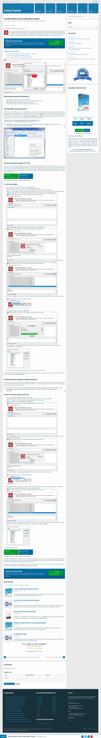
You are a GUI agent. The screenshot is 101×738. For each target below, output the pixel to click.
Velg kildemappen (40, 191)
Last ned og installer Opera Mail (18, 187)
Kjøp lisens (86, 130)
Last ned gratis (79, 130)
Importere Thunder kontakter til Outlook (53, 657)
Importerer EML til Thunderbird (75, 43)
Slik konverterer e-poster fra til (15, 702)
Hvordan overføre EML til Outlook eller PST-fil (26, 589)
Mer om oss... (71, 700)
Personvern (85, 728)
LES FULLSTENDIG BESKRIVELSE (82, 149)
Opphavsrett (95, 728)
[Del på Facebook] (82, 736)
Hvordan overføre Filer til (13, 707)
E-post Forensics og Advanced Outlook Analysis (26, 600)
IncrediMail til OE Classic (20, 634)
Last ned (8, 397)
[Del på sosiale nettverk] (93, 2)
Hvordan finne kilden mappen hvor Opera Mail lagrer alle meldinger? (21, 53)
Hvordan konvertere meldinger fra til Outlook (17, 719)
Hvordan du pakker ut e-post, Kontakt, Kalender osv (18, 721)
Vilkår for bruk (90, 728)
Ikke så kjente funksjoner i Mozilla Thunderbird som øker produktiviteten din (23, 657)
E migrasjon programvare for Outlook (15, 20)
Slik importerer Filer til (13, 709)
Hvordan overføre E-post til (15, 698)
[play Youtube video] (34, 76)
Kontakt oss (70, 720)
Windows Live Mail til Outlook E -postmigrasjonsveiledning (30, 623)
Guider (23, 20)
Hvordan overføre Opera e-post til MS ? (19, 57)
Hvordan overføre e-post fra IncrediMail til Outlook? (18, 585)
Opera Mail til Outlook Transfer (20, 99)
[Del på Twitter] (85, 736)
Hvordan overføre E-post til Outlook (15, 696)
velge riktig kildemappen (39, 400)
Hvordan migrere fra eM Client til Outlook (25, 611)
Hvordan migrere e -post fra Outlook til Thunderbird (79, 38)
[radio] (29, 648)
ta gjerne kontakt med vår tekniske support (52, 564)
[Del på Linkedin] (88, 736)
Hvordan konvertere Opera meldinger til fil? (18, 55)
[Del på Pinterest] (91, 736)
